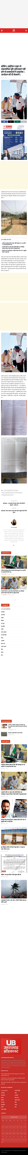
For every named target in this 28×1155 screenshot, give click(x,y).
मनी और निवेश (3, 635)
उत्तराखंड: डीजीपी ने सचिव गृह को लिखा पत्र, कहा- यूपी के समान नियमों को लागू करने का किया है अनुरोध (17, 726)
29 (21, 1136)
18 (6, 1133)
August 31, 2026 (11, 574)
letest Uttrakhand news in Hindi (11, 490)
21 (17, 1133)
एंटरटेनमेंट (3, 614)
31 (3, 1139)
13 (13, 1130)
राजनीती (2, 640)
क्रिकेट (2, 620)
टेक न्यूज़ (2, 623)
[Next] (15, 600)
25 (6, 1136)
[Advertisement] (14, 14)
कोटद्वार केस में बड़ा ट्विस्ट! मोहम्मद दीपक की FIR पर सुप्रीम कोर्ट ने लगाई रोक (14, 251)
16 (25, 1130)
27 (13, 1136)
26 (10, 1136)
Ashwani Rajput (4, 1152)
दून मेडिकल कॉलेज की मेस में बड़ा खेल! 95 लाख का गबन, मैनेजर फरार (13, 848)
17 (3, 1133)
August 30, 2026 (5, 876)
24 (3, 1136)
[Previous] (13, 600)
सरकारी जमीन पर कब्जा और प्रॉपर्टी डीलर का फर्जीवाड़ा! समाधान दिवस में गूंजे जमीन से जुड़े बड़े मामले (13, 247)
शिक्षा (2, 649)
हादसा (2, 652)
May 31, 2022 (4, 77)
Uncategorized (5, 609)
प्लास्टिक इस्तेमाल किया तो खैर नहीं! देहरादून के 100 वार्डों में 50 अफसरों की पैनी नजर (14, 243)
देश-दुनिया (3, 626)
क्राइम (2, 617)
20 (13, 1133)
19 (10, 1133)
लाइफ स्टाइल (3, 646)
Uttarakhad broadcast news (7, 494)
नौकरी (2, 629)
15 (21, 1130)
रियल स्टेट (3, 643)
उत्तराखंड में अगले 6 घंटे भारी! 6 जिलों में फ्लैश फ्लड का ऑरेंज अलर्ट (13, 901)
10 (3, 1130)
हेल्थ (2, 655)
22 (21, 1133)
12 (10, 1130)
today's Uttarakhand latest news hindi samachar (12, 492)
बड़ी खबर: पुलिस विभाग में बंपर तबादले (15, 732)
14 (17, 1130)
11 (6, 1130)
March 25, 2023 (12, 734)
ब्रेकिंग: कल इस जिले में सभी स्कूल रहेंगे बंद (11, 875)
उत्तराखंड (3, 567)
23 (25, 1133)
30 (25, 1136)
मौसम (2, 638)
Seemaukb (14, 527)
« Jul (2, 1142)
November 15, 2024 (12, 729)
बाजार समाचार (3, 632)
